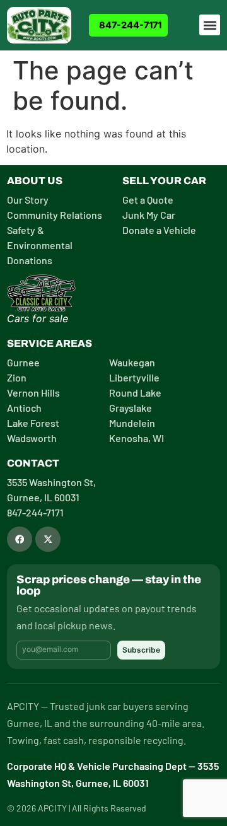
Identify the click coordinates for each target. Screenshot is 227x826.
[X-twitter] (48, 539)
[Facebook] (19, 539)
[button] (209, 25)
